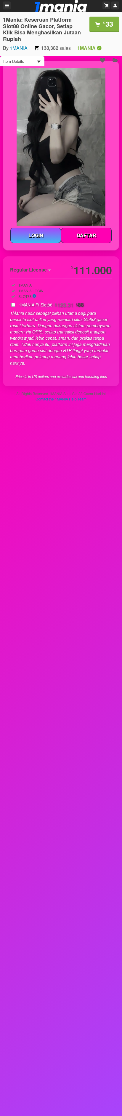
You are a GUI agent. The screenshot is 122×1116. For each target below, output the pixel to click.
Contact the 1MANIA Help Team (61, 398)
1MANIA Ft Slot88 (51, 304)
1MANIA (19, 47)
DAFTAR (86, 235)
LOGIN (35, 235)
